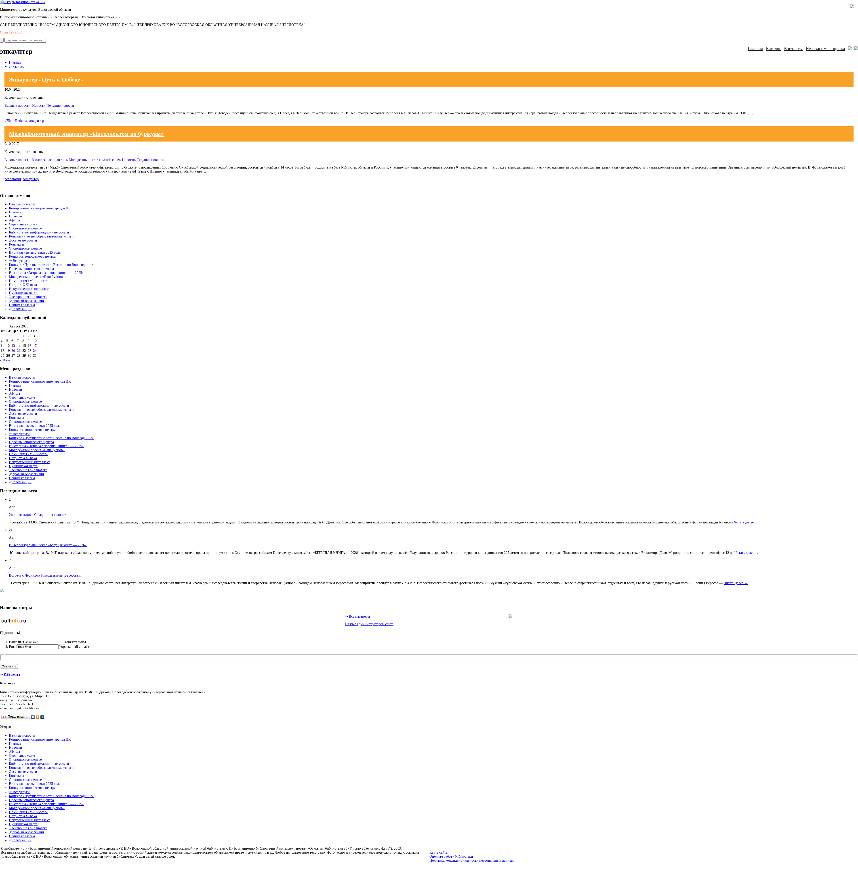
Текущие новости (60, 105)
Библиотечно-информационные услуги (39, 232)
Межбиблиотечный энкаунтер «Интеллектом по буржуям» (86, 134)
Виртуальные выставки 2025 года (35, 252)
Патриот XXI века (23, 285)
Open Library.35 (11, 32)
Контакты (793, 48)
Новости (38, 105)
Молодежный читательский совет (94, 160)
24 (35, 350)
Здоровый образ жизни (26, 301)
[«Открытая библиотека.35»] (22, 2)
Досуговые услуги (23, 240)
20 (13, 350)
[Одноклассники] (37, 717)
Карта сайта (438, 852)
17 (35, 346)
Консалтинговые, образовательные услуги (41, 236)
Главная (755, 48)
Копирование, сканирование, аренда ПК (40, 208)
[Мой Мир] (42, 717)
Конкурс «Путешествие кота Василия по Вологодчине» (51, 265)
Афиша (14, 220)
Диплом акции (20, 309)
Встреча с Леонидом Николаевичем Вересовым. (45, 575)
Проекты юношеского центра (31, 269)
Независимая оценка (825, 48)
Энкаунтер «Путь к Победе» (46, 79)
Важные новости (17, 105)
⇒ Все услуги (19, 261)
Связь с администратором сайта (369, 624)
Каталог (773, 48)
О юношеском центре (25, 228)
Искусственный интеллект (29, 289)
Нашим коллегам (22, 305)
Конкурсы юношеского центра (32, 256)
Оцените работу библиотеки (451, 856)
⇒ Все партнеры (357, 616)
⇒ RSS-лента (10, 674)
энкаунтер (16, 66)
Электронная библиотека (28, 297)
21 (19, 350)
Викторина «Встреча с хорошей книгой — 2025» (46, 273)
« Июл (5, 360)
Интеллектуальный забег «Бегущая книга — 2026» (48, 545)
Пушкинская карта (23, 293)
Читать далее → (746, 522)
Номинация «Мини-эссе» (28, 281)
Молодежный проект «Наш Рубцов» (37, 277)
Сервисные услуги (23, 224)
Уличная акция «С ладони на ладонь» (37, 515)
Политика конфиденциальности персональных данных (471, 860)
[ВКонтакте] (33, 717)
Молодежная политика (49, 160)
